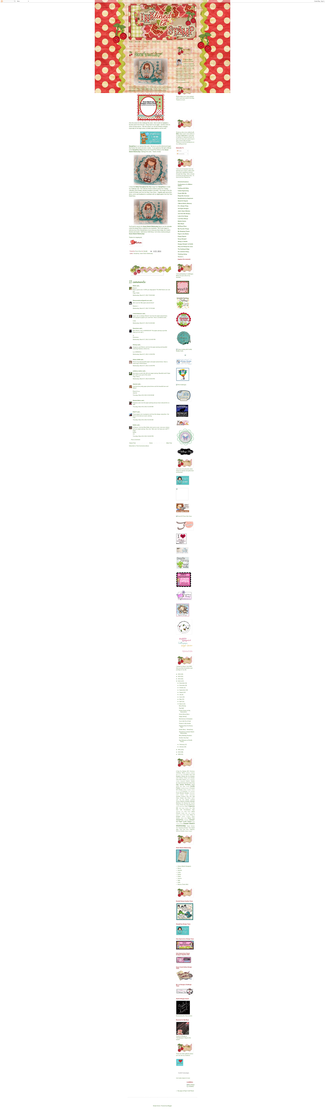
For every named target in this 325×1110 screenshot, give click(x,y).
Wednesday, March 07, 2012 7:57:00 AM (144, 308)
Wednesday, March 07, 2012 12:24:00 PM (144, 339)
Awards (165, 41)
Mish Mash (181, 223)
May (180, 699)
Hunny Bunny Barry (184, 714)
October (181, 687)
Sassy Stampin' (182, 239)
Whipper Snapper (188, 831)
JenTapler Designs (183, 208)
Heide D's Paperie (183, 201)
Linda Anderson (137, 313)
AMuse (183, 772)
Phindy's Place (188, 808)
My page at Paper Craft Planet (186, 1090)
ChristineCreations (183, 181)
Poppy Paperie (182, 236)
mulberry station (137, 371)
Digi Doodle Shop (190, 783)
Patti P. (135, 412)
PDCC (186, 806)
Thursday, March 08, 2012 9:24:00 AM (143, 419)
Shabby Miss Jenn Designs (188, 813)
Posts (179, 150)
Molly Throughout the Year (143, 187)
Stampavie (186, 819)
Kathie (135, 425)
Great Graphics (180, 794)
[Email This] (154, 251)
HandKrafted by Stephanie (185, 198)
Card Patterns (179, 777)
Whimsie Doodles (180, 831)
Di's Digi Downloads (181, 783)
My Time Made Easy (189, 804)
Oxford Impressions (180, 806)
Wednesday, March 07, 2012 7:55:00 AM (144, 295)
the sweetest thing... (184, 251)
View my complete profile (182, 82)
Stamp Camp (184, 818)
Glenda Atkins (137, 400)
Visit (183, 1078)
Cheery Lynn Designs (189, 777)
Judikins (193, 798)
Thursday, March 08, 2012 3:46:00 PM (143, 436)
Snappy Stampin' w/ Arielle (185, 244)
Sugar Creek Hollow (185, 821)
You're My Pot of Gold (185, 721)
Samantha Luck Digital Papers (183, 811)
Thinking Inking (182, 254)
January (181, 746)
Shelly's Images (185, 814)
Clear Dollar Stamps (181, 779)
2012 (179, 681)
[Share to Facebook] (159, 251)
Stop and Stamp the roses (185, 246)
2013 (179, 678)
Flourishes (184, 791)
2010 (179, 752)
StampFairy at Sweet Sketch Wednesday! (186, 732)
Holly (179, 882)
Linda (179, 872)
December (182, 683)
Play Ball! (181, 708)
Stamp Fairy (191, 818)
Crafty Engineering (183, 190)
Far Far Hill (179, 791)
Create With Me (182, 193)
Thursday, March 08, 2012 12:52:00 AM (143, 395)
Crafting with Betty (183, 188)
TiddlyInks (192, 829)
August (181, 692)
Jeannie (135, 384)
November (182, 685)
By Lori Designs (190, 776)
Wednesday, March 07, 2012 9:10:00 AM (144, 323)
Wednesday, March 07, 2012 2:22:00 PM (144, 365)
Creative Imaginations (180, 781)
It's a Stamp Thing (183, 206)
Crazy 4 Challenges (190, 779)
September (182, 690)
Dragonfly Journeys (183, 195)
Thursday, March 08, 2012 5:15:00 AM (143, 406)
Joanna (180, 878)
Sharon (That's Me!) (183, 884)
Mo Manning (185, 803)
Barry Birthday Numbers (185, 735)
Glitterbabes (192, 793)
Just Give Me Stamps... (184, 213)
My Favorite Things (183, 228)
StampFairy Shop (137, 149)
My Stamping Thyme (184, 231)
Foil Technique (191, 791)
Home (130, 41)
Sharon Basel (188, 59)
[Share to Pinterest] (160, 251)
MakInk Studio (182, 221)
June (180, 697)
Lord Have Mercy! (183, 218)
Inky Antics (188, 798)
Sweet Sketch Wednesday (144, 89)
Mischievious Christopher (185, 719)
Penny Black (182, 808)
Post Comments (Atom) (142, 446)
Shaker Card (179, 814)
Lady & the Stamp (183, 216)
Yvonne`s (180, 256)
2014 (179, 676)
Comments (181, 153)
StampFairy (132, 90)
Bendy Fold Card (190, 774)
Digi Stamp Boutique (183, 784)
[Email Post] (151, 251)
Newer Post (132, 443)
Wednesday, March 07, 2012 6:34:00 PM (144, 378)
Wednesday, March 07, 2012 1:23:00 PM (144, 354)
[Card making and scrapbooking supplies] (185, 351)
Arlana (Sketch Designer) (184, 866)
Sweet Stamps (191, 826)
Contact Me (146, 41)
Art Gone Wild (181, 774)
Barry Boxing (182, 705)
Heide (134, 285)
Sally (179, 880)
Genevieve (136, 328)
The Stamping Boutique (182, 827)
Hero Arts (189, 796)
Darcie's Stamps (190, 781)
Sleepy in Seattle (182, 241)
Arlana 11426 (136, 359)
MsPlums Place (182, 226)
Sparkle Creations (186, 816)
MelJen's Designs (185, 801)
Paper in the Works (183, 234)
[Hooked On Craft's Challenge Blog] (185, 355)
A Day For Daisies (181, 771)
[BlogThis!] (155, 251)
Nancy (179, 868)
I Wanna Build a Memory (185, 203)
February (182, 744)
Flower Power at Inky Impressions (184, 711)
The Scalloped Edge (183, 249)
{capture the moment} (184, 259)
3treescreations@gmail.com (141, 300)
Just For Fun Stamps (182, 799)
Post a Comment (135, 439)
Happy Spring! (183, 716)
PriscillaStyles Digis (189, 809)
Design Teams (156, 41)
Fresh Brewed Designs (182, 793)
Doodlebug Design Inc (185, 788)
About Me (137, 41)
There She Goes (184, 829)
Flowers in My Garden (185, 723)
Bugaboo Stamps (180, 776)
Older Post (169, 443)
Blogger (170, 1105)
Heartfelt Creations (181, 796)
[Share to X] (157, 251)
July (180, 694)
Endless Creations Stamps (189, 789)
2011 (179, 749)
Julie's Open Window (184, 211)
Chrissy (135, 344)
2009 (179, 754)
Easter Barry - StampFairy (186, 729)
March (181, 704)
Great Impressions (190, 794)
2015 (179, 674)
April (180, 701)
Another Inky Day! (184, 737)
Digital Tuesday (186, 786)
